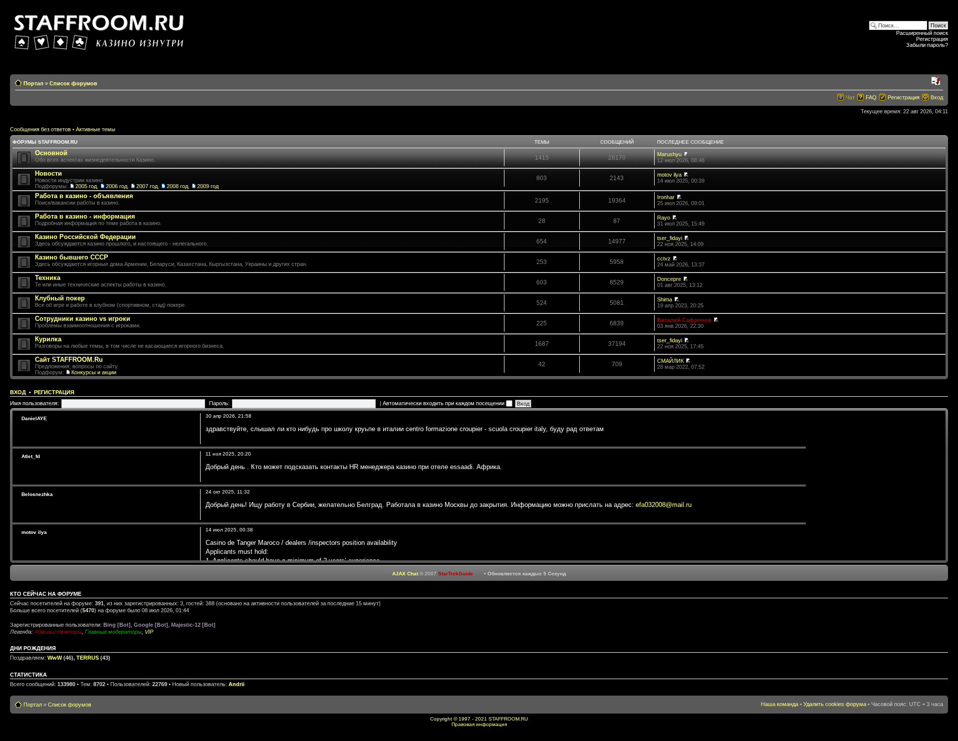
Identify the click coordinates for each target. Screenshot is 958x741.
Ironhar (666, 197)
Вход (937, 97)
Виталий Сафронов (684, 320)
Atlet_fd (30, 456)
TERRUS (87, 658)
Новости (48, 173)
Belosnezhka (37, 494)
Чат (850, 97)
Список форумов (73, 83)
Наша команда (779, 704)
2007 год (147, 186)
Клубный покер (60, 298)
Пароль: (219, 403)
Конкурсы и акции (93, 372)
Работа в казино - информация (85, 216)
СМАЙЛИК (670, 361)
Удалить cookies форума (834, 704)
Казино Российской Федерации (85, 237)
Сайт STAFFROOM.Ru (69, 359)
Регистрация (932, 39)
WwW (54, 658)
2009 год (208, 186)
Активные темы (95, 129)
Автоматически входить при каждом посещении (444, 403)
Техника (47, 277)
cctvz (664, 258)
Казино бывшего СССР (71, 257)
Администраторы (58, 632)
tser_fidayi (669, 238)
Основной (51, 153)
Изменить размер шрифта (936, 81)
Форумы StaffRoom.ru (44, 142)
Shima (664, 299)
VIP (149, 632)
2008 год (177, 186)
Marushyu (669, 154)
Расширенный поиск (922, 33)
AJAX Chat (405, 573)
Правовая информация (479, 724)
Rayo (663, 218)
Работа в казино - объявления (84, 196)
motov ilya (669, 175)
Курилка (48, 339)
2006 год (116, 186)
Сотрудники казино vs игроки (82, 318)
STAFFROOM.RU (508, 719)
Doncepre (669, 279)
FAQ (871, 97)
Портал (33, 83)
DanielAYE (34, 418)
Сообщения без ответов (40, 129)
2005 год (86, 186)
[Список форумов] (100, 29)
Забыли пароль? (927, 45)
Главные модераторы (113, 632)
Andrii (236, 684)
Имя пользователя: (34, 403)
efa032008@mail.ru (664, 504)
